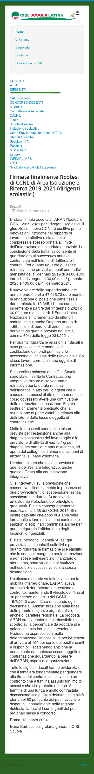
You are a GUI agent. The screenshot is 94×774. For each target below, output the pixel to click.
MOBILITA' (17, 107)
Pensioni (16, 146)
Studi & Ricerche (22, 137)
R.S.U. (14, 163)
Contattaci (22, 55)
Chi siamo (22, 39)
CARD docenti (20, 98)
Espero (15, 154)
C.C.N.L (15, 115)
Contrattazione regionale (27, 111)
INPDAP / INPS (21, 158)
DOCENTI (17, 81)
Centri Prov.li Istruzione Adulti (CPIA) (36, 133)
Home (19, 31)
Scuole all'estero (21, 124)
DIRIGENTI (18, 89)
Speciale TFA (19, 141)
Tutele (14, 120)
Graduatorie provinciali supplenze (33, 167)
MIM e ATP (18, 150)
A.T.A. (14, 85)
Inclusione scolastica (24, 128)
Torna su (83, 764)
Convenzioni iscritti (28, 63)
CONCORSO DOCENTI (26, 102)
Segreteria (22, 47)
